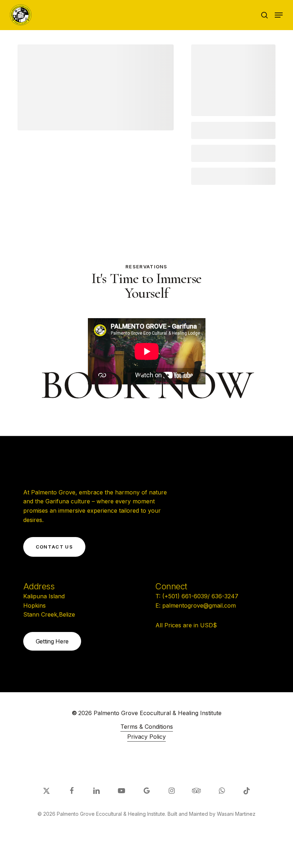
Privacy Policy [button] (146, 736)
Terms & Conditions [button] (146, 726)
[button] (279, 15)
